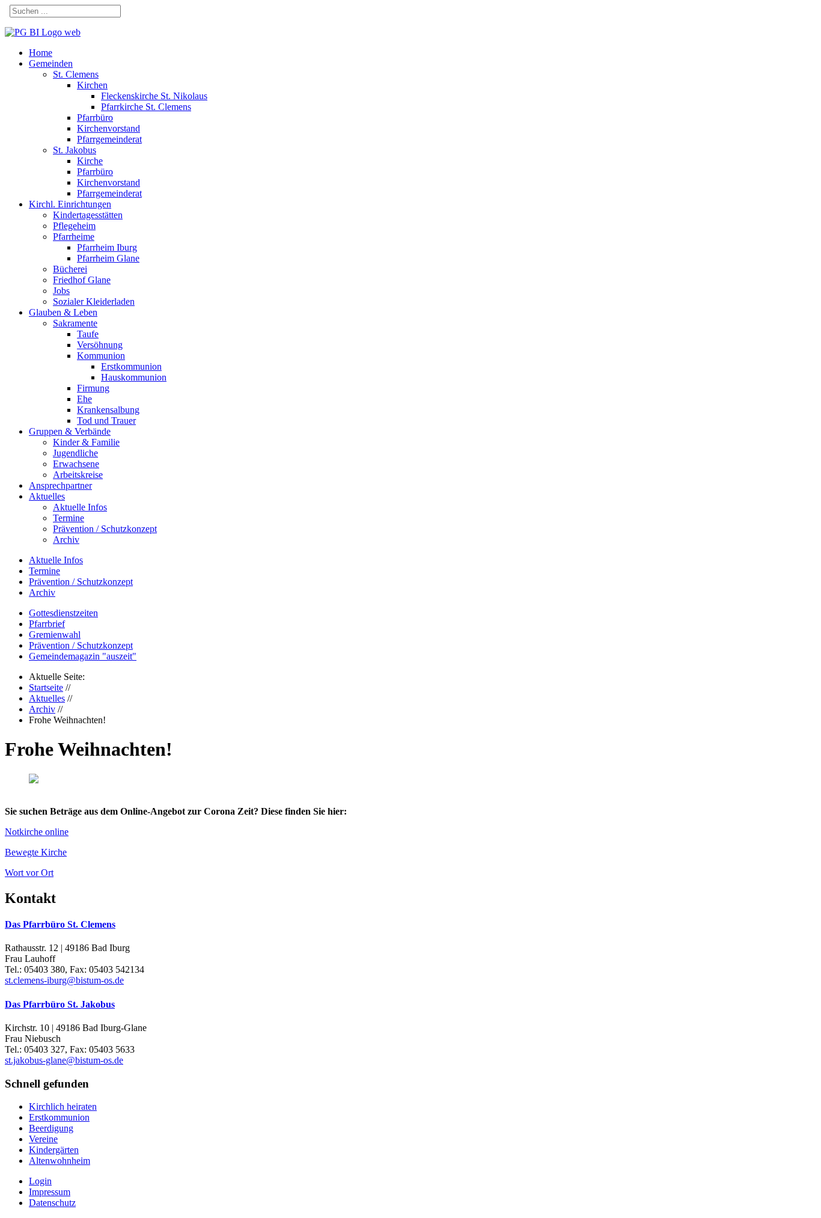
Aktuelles (47, 496)
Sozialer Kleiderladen (94, 301)
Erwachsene (76, 464)
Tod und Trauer (106, 420)
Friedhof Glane (82, 280)
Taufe (88, 334)
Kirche (90, 161)
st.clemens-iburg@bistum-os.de (64, 980)
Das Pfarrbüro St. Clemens (60, 924)
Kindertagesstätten (88, 215)
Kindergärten (54, 1150)
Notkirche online (37, 832)
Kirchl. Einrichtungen (70, 204)
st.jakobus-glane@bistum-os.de (64, 1060)
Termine (68, 518)
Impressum (49, 1192)
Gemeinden (51, 63)
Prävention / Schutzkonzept (105, 529)
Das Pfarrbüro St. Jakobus (60, 1004)
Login (40, 1181)
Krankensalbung (108, 410)
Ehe (84, 399)
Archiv (66, 539)
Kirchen (92, 85)
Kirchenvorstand (108, 128)
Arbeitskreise (78, 475)
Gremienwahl (55, 634)
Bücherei (70, 269)
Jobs (61, 291)
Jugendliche (75, 453)
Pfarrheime (73, 236)
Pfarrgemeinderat (109, 139)
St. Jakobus (74, 150)
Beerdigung (51, 1128)
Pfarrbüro (95, 117)
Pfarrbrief (47, 624)
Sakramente (75, 323)
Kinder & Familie (86, 442)
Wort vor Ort (29, 873)
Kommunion (101, 355)
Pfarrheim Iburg (107, 247)
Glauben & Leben (63, 312)
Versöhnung (100, 345)
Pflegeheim (74, 226)
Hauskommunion (133, 377)
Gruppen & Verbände (70, 431)
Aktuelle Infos (80, 507)
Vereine (43, 1139)
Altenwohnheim (59, 1160)
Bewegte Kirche (36, 852)
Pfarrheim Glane (108, 258)
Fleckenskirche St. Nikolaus (154, 96)
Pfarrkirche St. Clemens (146, 107)
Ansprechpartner (60, 485)
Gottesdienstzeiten (63, 613)
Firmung (93, 388)
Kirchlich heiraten (63, 1106)
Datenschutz (52, 1203)
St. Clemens (76, 74)
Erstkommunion (131, 366)
